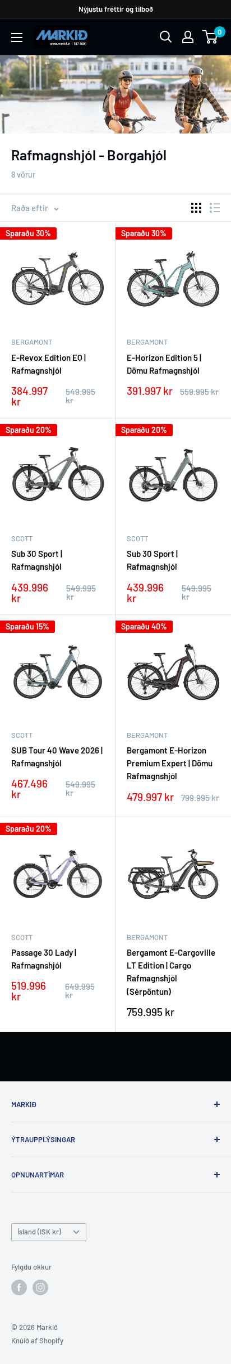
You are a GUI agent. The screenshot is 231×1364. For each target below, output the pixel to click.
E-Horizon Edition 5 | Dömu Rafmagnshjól (164, 363)
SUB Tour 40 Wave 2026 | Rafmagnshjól (57, 756)
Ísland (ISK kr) (39, 1231)
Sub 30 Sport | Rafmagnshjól (36, 560)
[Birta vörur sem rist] (196, 208)
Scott (22, 538)
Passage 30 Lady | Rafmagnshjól (43, 958)
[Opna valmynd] (16, 37)
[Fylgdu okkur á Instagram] (40, 1287)
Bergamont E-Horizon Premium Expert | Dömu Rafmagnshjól (169, 763)
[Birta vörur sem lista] (215, 208)
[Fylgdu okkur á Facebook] (19, 1287)
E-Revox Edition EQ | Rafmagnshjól (48, 363)
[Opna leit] (166, 37)
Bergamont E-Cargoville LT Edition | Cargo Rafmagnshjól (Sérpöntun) (171, 971)
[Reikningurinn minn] (187, 37)
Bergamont (31, 341)
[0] (211, 37)
